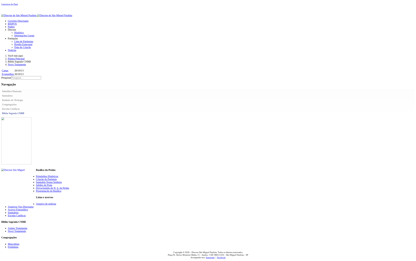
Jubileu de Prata (44, 185)
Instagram (210, 257)
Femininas (13, 247)
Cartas (5, 70)
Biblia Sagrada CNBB (13, 113)
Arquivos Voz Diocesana (20, 206)
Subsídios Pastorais (11, 91)
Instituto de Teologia (12, 100)
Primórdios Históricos (47, 176)
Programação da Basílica (48, 191)
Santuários (7, 95)
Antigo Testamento (17, 228)
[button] (12, 29)
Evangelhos (8, 74)
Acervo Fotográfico (18, 209)
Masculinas (13, 244)
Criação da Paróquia (46, 179)
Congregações (9, 104)
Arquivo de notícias (46, 203)
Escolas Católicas (11, 109)
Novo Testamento (17, 231)
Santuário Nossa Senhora (49, 182)
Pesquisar (6, 77)
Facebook (221, 257)
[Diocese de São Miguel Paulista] (36, 15)
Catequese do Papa (9, 4)
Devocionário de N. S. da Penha (52, 188)
